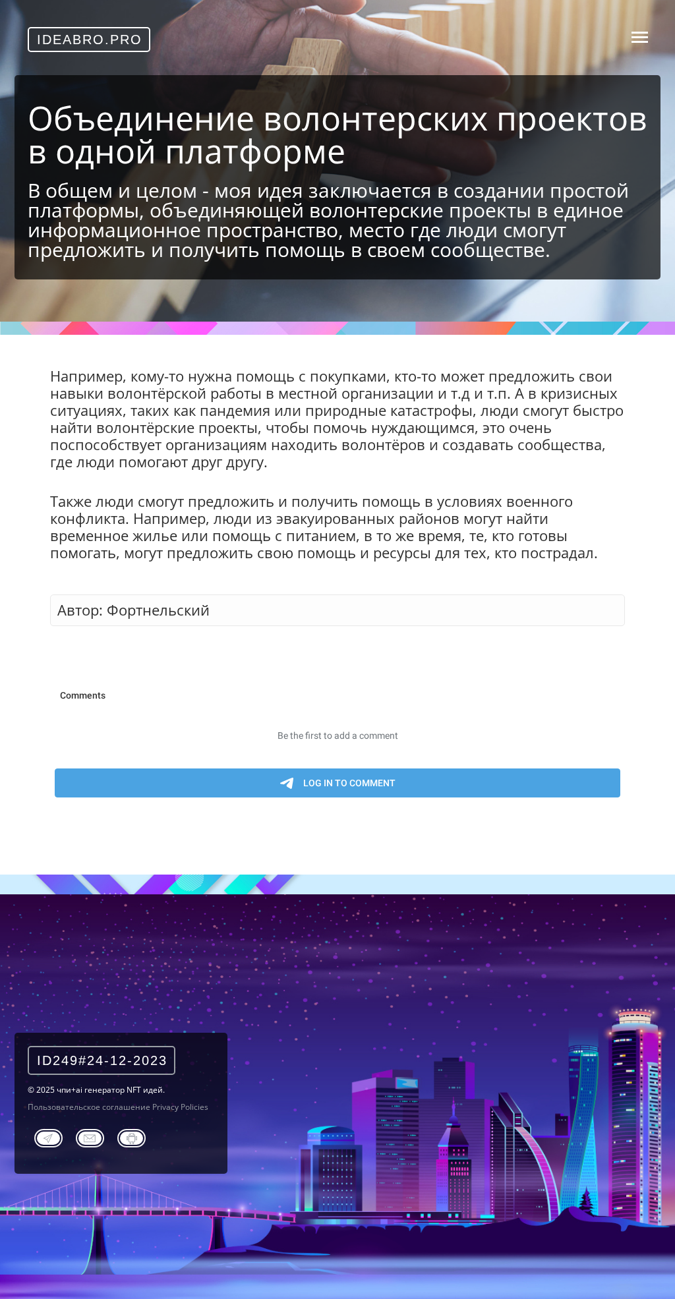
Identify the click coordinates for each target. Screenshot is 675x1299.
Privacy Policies (180, 1106)
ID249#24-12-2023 (102, 1060)
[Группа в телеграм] (48, 1136)
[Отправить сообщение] (89, 1136)
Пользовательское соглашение (89, 1106)
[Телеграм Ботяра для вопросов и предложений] (131, 1136)
